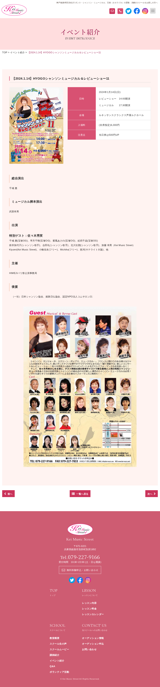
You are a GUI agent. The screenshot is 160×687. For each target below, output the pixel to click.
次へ (150, 494)
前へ (10, 494)
